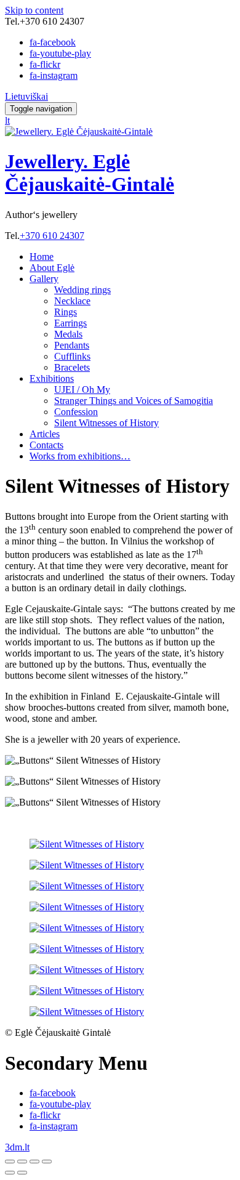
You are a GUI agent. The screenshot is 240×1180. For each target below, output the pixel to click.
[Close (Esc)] (10, 1161)
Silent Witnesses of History (106, 423)
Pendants (71, 345)
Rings (65, 312)
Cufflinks (72, 356)
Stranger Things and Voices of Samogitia (133, 400)
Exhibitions (52, 378)
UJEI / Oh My (82, 389)
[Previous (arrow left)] (10, 1172)
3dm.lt (17, 1147)
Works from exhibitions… (80, 456)
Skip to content (34, 10)
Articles (45, 434)
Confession (76, 411)
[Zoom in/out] (47, 1161)
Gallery (44, 278)
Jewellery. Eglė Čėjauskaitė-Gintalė (89, 172)
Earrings (70, 323)
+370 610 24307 (52, 235)
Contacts (46, 445)
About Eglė (52, 267)
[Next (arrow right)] (22, 1172)
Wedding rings (82, 290)
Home (42, 256)
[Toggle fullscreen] (34, 1161)
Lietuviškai (26, 96)
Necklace (72, 301)
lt (7, 120)
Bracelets (72, 367)
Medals (68, 334)
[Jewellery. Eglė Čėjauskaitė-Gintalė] (79, 131)
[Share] (22, 1161)
